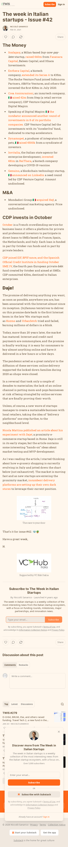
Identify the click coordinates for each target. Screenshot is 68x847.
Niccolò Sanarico (19, 27)
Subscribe (50, 4)
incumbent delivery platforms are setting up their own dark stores (29, 484)
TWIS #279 (10, 712)
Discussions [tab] (27, 704)
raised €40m (33, 57)
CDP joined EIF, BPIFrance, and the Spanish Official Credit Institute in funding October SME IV (31, 262)
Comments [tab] (10, 665)
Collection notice (56, 824)
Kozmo (10, 321)
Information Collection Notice (40, 804)
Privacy (34, 824)
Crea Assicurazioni (20, 93)
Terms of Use (49, 801)
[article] (34, 720)
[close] (58, 731)
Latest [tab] (14, 704)
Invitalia (14, 152)
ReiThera (25, 161)
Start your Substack (26, 832)
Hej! (51, 200)
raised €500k (26, 142)
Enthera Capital (18, 71)
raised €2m (19, 97)
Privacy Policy (34, 807)
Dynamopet (16, 138)
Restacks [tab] (23, 665)
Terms (43, 824)
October (8, 225)
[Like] (6, 37)
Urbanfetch (29, 321)
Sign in (61, 4)
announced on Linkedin (28, 175)
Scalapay (14, 52)
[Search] (62, 704)
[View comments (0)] (13, 37)
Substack (18, 840)
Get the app (49, 832)
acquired (42, 200)
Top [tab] (6, 704)
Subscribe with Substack (36, 794)
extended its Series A (36, 75)
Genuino (13, 171)
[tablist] (16, 665)
